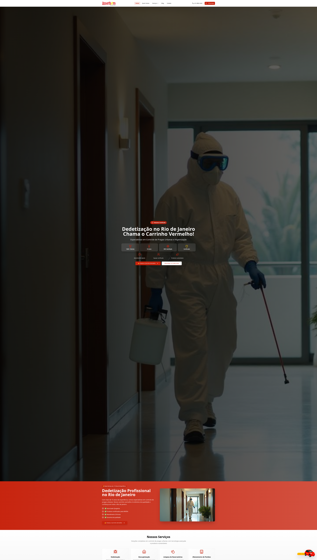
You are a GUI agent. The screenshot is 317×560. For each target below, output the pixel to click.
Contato (169, 3)
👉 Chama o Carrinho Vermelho (146, 263)
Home (137, 3)
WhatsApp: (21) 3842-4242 (172, 263)
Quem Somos (145, 3)
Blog (162, 3)
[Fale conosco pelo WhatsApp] (306, 553)
